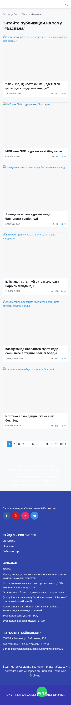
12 (61, 444)
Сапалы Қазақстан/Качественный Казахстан (29, 508)
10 (51, 444)
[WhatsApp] (42, 692)
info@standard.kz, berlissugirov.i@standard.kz (37, 648)
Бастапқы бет (10, 14)
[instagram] (25, 516)
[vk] (34, 516)
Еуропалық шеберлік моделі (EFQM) (24, 620)
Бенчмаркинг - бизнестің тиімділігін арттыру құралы (33, 592)
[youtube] (16, 516)
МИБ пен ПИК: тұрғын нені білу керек (34, 151)
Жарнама (8, 546)
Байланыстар (11, 551)
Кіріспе (7, 568)
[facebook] (7, 516)
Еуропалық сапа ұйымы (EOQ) (21, 615)
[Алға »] (66, 444)
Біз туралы (9, 540)
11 (56, 444)
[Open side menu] (4, 4)
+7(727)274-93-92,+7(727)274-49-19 (28, 643)
